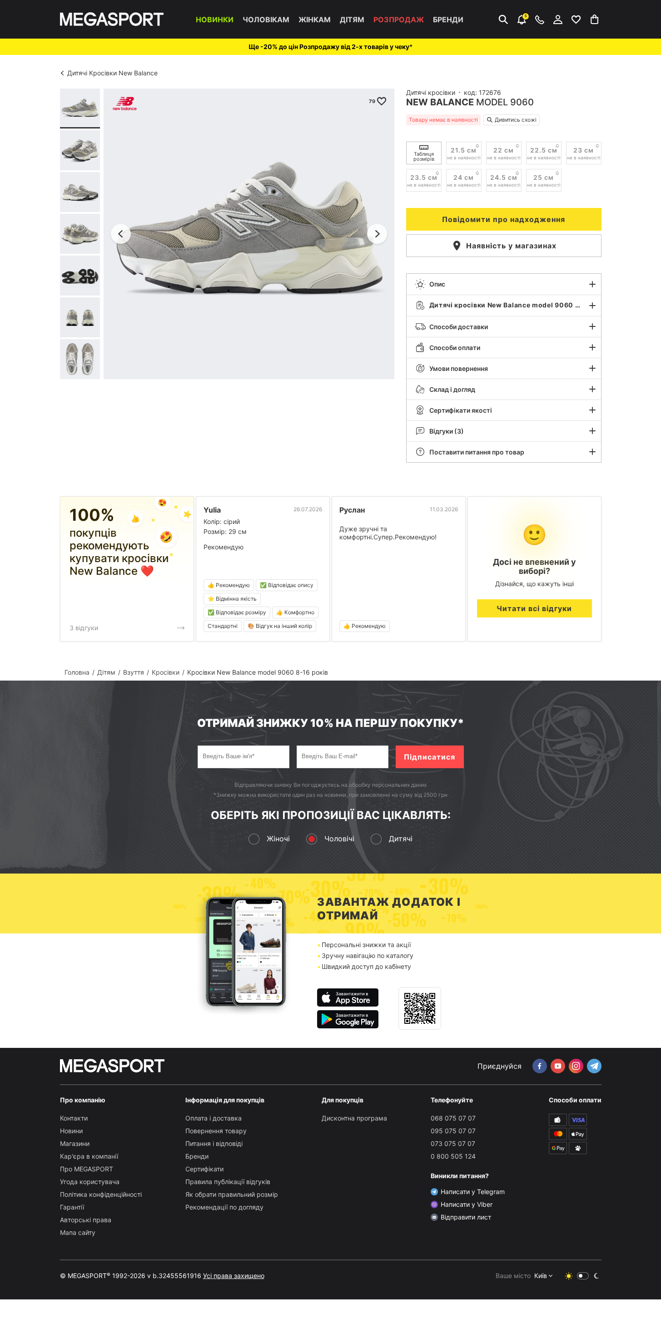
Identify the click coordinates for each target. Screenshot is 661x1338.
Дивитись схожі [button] (516, 119)
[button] (504, 284)
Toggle (583, 1275)
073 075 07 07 (453, 1143)
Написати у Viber (466, 1204)
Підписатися (429, 756)
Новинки (215, 19)
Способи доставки (458, 327)
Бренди (448, 19)
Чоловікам (266, 19)
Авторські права (85, 1220)
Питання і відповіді (214, 1143)
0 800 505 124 (453, 1156)
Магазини (74, 1143)
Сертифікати (204, 1169)
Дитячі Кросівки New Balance (112, 73)
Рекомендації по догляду (224, 1207)
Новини (71, 1131)
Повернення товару (216, 1131)
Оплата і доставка (213, 1118)
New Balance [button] (440, 102)
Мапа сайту (77, 1232)
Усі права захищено (233, 1275)
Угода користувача (89, 1181)
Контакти (74, 1118)
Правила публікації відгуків (227, 1181)
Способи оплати (454, 347)
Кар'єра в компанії (89, 1156)
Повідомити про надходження (503, 219)
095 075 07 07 (453, 1131)
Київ (540, 1275)
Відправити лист (466, 1217)
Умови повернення (458, 368)
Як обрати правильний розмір (231, 1194)
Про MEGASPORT (86, 1169)
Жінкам (314, 19)
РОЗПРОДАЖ (398, 19)
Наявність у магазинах (511, 245)
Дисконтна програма (354, 1118)
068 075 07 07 (453, 1118)
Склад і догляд (452, 389)
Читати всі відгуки (534, 608)
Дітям (352, 19)
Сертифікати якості (460, 410)
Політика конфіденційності (101, 1194)
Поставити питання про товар (476, 452)
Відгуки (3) (446, 431)
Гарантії (72, 1207)
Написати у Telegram (473, 1191)
